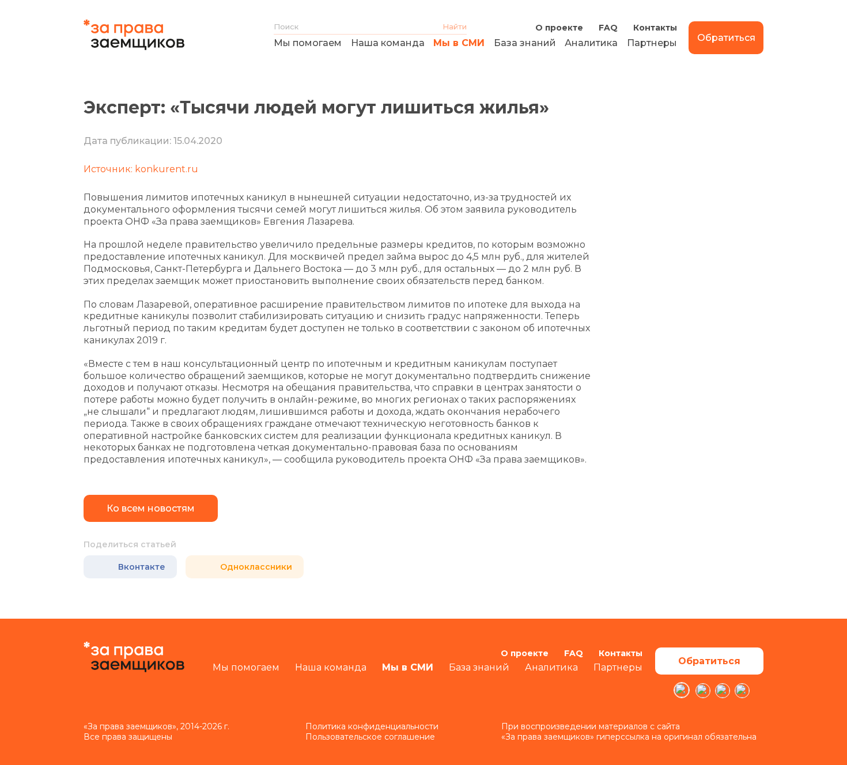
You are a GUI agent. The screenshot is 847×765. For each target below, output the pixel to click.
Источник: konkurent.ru (141, 169)
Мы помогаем (308, 42)
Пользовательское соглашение (370, 737)
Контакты (655, 27)
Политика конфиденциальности (371, 726)
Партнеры (652, 42)
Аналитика (591, 42)
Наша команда (388, 42)
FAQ (608, 27)
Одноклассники (256, 567)
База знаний (525, 42)
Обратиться (726, 37)
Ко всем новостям (151, 508)
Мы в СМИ (459, 42)
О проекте (559, 27)
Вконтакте (141, 567)
